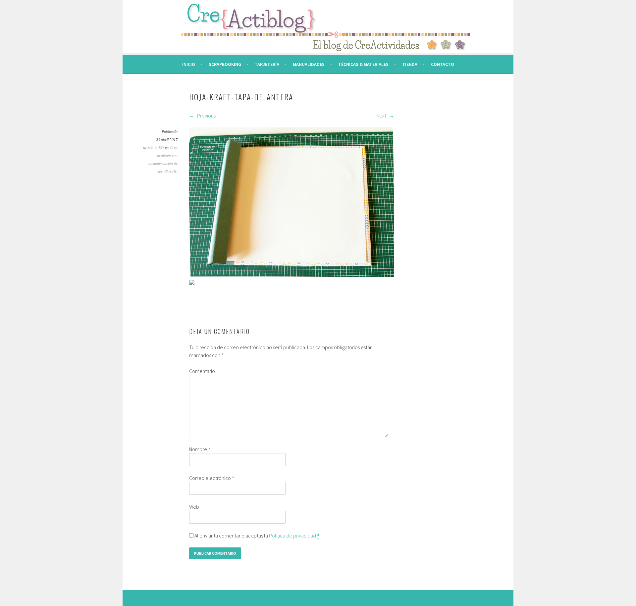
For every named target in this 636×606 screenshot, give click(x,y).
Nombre (199, 449)
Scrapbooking (225, 64)
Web (194, 506)
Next (381, 115)
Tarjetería (267, 64)
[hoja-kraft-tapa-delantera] (291, 275)
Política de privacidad (292, 535)
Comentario (202, 371)
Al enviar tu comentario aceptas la (256, 535)
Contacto (442, 64)
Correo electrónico (211, 478)
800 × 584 (155, 147)
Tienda (409, 64)
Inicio (188, 64)
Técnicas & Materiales (363, 64)
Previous (206, 115)
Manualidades (309, 64)
